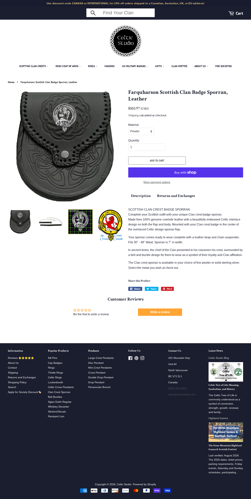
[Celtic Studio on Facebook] (130, 359)
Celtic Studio (124, 484)
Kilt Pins (52, 358)
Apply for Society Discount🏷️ (24, 392)
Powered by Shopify (144, 484)
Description (141, 195)
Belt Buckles (55, 397)
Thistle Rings (55, 372)
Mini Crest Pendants (100, 367)
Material (133, 124)
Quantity (133, 140)
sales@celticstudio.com (182, 394)
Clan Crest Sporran (59, 392)
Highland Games (218, 418)
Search (12, 387)
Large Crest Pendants (101, 358)
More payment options (157, 182)
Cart (239, 13)
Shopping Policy (17, 382)
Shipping (133, 115)
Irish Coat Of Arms (67, 66)
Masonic (110, 66)
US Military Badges (134, 66)
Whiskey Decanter (58, 406)
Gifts (158, 66)
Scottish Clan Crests (32, 66)
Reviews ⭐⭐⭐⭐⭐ (21, 358)
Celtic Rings (55, 377)
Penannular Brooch (99, 387)
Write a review (160, 312)
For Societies (223, 66)
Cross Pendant (96, 372)
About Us (200, 66)
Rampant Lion (56, 416)
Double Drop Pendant (100, 377)
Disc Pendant (96, 363)
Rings (92, 66)
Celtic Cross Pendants (61, 387)
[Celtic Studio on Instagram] (142, 359)
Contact (12, 367)
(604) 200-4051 (177, 388)
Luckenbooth (55, 382)
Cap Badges (55, 363)
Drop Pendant (96, 382)
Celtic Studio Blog (219, 358)
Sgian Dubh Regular (59, 402)
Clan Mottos (179, 66)
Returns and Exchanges (176, 195)
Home (11, 82)
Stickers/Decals (57, 411)
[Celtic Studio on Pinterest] (136, 359)
